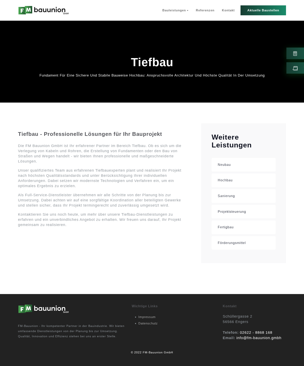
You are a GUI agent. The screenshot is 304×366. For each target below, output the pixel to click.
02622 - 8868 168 (256, 332)
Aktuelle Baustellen (263, 10)
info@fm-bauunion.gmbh (258, 338)
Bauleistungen (174, 10)
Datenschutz (148, 323)
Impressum (147, 316)
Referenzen (205, 10)
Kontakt (228, 10)
